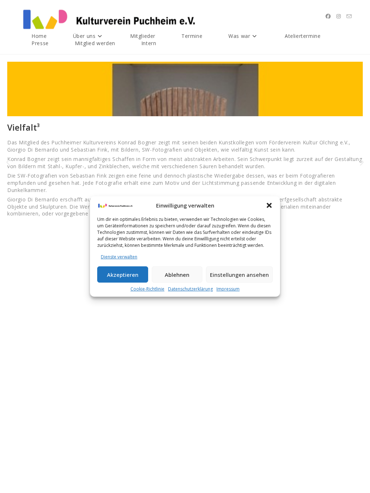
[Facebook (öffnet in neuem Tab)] (328, 16)
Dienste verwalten (119, 257)
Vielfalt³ (23, 127)
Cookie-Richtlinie (147, 289)
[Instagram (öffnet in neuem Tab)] (339, 16)
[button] (269, 205)
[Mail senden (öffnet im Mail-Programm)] (349, 16)
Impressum (228, 289)
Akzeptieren (122, 274)
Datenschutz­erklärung (190, 289)
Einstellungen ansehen (239, 274)
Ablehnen (177, 274)
